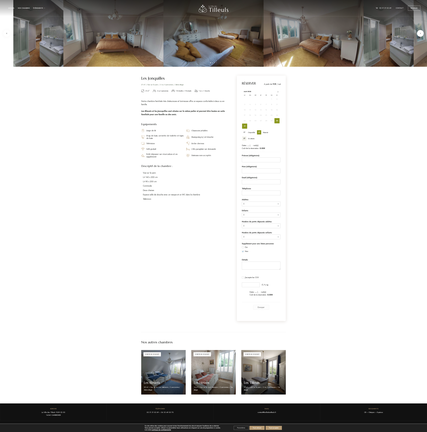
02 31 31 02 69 (153, 412)
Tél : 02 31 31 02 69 (383, 8)
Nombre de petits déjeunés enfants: (257, 232)
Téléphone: (246, 188)
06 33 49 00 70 (167, 412)
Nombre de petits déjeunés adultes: (257, 221)
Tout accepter (274, 428)
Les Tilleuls (252, 383)
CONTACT (400, 8)
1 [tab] (210, 63)
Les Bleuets (152, 383)
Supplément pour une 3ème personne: (258, 243)
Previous (6, 33)
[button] (414, 8)
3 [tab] (215, 63)
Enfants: (245, 210)
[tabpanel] (213, 33)
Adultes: (245, 199)
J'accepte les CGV (252, 277)
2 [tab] (212, 63)
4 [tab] (217, 63)
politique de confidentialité (161, 430)
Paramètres (241, 428)
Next (420, 33)
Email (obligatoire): (249, 177)
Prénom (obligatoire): (251, 155)
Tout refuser (257, 428)
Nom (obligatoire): (249, 166)
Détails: (245, 259)
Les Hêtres (201, 383)
